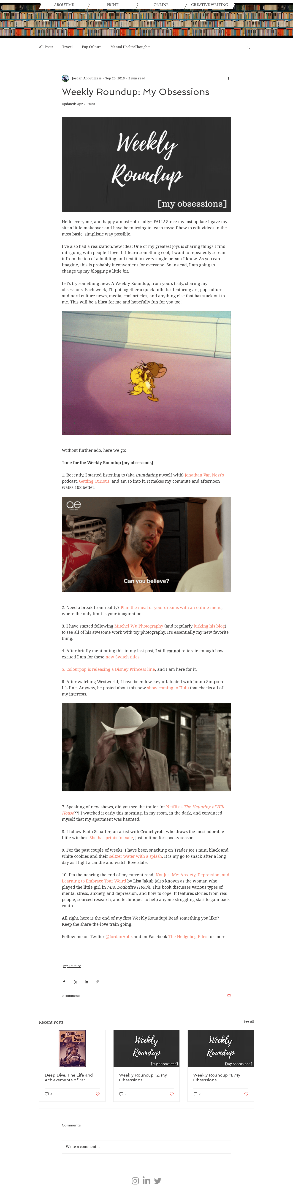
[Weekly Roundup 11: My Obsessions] (221, 1048)
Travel (67, 47)
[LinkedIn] (146, 1181)
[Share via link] (97, 982)
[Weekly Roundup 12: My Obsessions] (147, 1048)
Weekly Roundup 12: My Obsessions (143, 1077)
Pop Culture (91, 47)
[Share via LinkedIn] (86, 982)
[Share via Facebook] (64, 982)
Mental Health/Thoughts (130, 47)
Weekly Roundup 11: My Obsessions (216, 1077)
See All (249, 1021)
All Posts (46, 47)
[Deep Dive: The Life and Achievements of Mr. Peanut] (72, 1048)
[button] (248, 47)
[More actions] (228, 78)
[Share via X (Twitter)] (75, 982)
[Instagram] (135, 1181)
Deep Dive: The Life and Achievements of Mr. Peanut (69, 1077)
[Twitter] (158, 1181)
